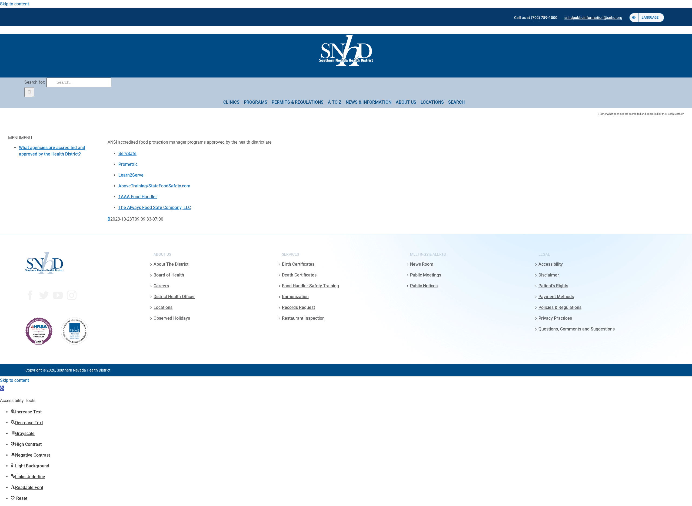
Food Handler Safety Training (310, 285)
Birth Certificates (298, 264)
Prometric (128, 164)
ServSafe (127, 153)
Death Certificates (299, 275)
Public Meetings (425, 275)
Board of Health (169, 275)
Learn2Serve (131, 175)
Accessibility (550, 264)
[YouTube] (58, 295)
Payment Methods (556, 296)
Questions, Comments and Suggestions (576, 329)
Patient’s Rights (553, 285)
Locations (163, 307)
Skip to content (14, 3)
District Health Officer (174, 296)
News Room (421, 264)
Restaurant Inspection (303, 318)
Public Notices (424, 285)
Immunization (295, 296)
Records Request (298, 307)
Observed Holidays (172, 318)
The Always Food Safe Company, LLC (154, 207)
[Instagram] (71, 295)
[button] (2, 388)
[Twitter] (44, 295)
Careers (161, 285)
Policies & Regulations (559, 307)
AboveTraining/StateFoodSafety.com (154, 185)
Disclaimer (548, 275)
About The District (171, 264)
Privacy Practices (555, 318)
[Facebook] (30, 295)
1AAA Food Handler (137, 196)
